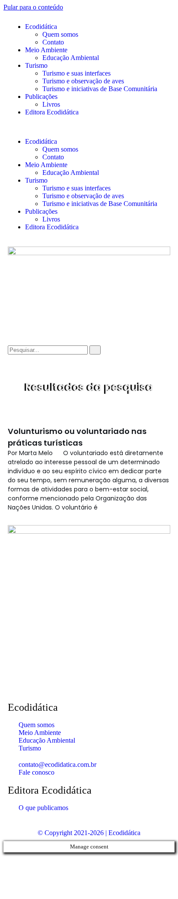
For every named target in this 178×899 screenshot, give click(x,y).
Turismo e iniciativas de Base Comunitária (99, 88)
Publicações (41, 96)
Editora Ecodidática (52, 112)
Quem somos (60, 34)
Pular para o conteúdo (33, 7)
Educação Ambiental (70, 57)
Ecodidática (41, 26)
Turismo (36, 65)
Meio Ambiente (46, 50)
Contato (53, 42)
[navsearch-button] (10, 341)
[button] (89, 127)
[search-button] (95, 350)
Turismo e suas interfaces (76, 73)
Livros (51, 104)
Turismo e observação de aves (83, 81)
